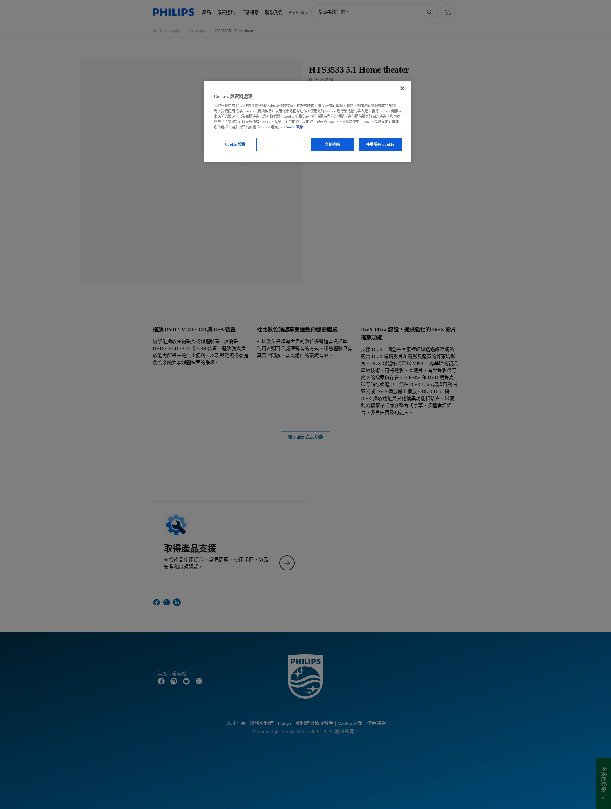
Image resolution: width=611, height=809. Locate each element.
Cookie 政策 (293, 127)
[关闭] (402, 88)
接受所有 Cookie (380, 144)
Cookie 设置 (235, 144)
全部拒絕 (332, 144)
